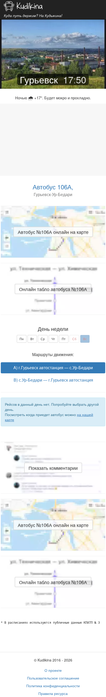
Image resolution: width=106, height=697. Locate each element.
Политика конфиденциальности (53, 685)
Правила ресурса (53, 693)
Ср (43, 339)
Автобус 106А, (53, 186)
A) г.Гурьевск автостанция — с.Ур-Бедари (53, 367)
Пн (22, 339)
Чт (53, 339)
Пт (64, 339)
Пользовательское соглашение (53, 678)
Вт (32, 339)
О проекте (53, 670)
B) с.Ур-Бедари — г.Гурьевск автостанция (53, 380)
